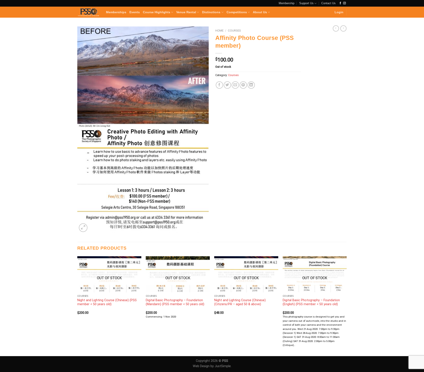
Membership (286, 3)
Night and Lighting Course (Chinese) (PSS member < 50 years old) (107, 302)
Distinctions (211, 12)
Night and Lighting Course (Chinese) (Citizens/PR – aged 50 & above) (240, 302)
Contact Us (328, 3)
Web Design (201, 366)
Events (134, 12)
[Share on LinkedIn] (251, 85)
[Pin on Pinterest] (243, 85)
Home (219, 30)
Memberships (116, 12)
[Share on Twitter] (227, 85)
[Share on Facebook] (219, 85)
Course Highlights (156, 12)
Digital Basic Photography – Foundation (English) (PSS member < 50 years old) (311, 302)
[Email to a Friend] (235, 85)
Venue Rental (186, 12)
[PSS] (88, 12)
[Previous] (77, 306)
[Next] (346, 306)
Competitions (237, 12)
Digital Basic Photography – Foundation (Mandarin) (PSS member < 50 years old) (175, 302)
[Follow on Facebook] (340, 3)
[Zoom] (83, 227)
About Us (260, 12)
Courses (234, 30)
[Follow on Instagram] (344, 3)
